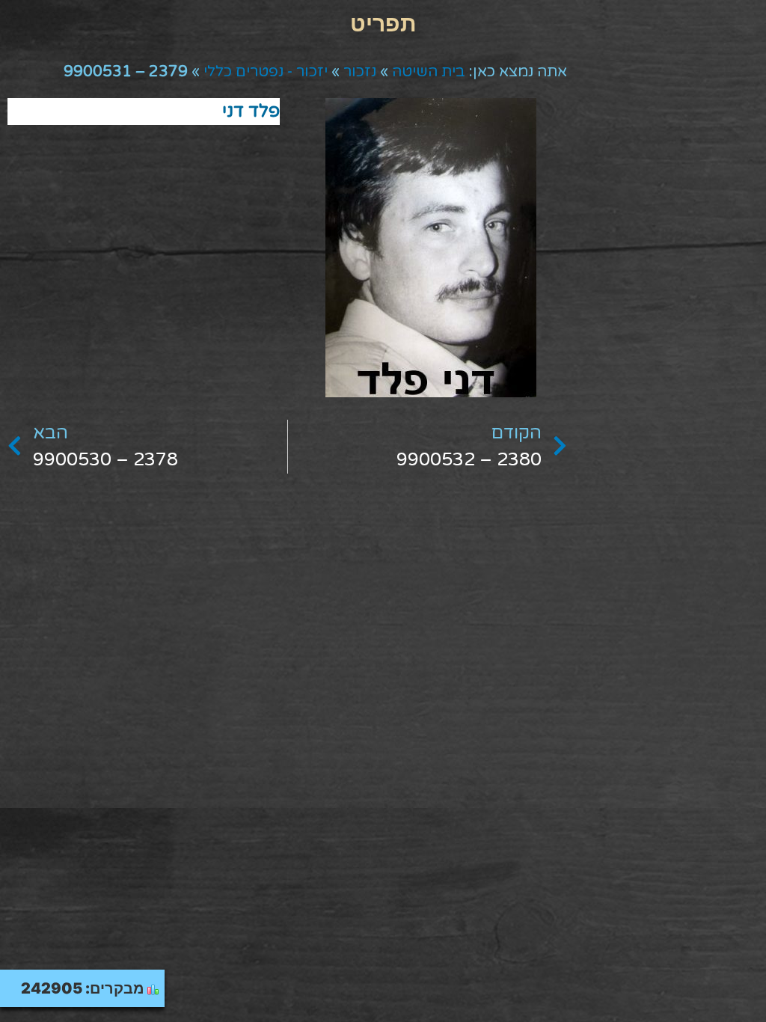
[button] (383, 22)
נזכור (359, 72)
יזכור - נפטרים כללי (265, 72)
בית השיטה (428, 72)
